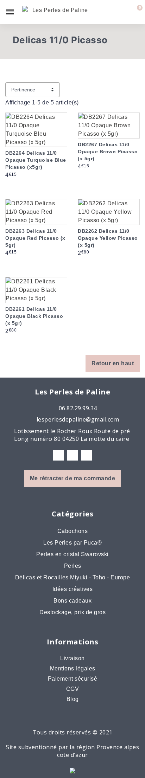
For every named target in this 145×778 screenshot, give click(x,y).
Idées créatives (72, 589)
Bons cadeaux (72, 601)
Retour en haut (113, 363)
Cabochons (72, 531)
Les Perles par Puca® (72, 543)
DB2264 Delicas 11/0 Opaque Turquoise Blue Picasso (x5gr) (35, 160)
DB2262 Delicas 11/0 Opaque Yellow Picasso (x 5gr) (108, 238)
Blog (73, 699)
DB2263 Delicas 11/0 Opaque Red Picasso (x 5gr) (35, 238)
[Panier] (135, 12)
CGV (72, 689)
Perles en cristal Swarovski (72, 554)
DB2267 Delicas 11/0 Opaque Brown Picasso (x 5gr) (108, 151)
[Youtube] (86, 455)
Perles (72, 566)
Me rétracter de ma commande (72, 478)
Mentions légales (72, 668)
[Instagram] (72, 455)
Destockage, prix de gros (72, 612)
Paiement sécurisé (72, 679)
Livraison (72, 658)
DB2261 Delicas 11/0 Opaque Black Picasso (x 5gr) (34, 316)
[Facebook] (58, 455)
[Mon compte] (124, 12)
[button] (112, 12)
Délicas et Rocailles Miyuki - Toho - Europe (72, 577)
